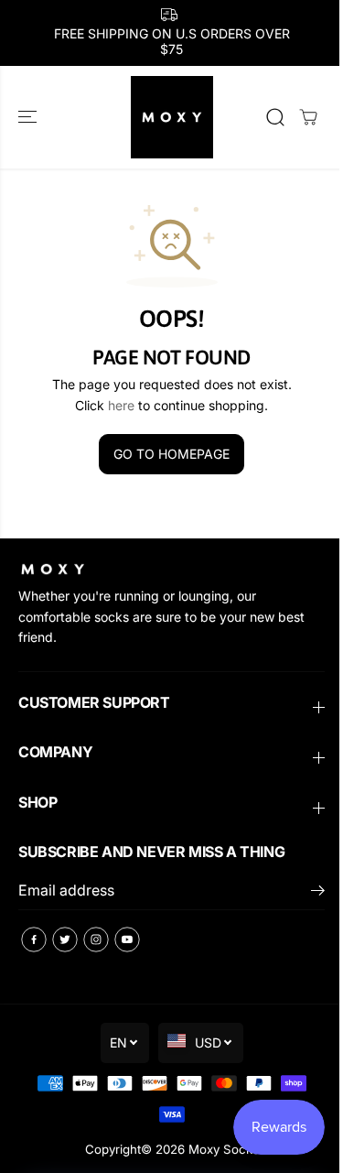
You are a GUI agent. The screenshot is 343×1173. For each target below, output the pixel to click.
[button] (29, 117)
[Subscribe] (318, 893)
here (121, 405)
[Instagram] (96, 939)
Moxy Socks (223, 1149)
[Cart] (308, 117)
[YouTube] (127, 939)
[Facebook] (33, 939)
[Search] (275, 117)
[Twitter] (64, 939)
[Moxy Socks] (172, 117)
